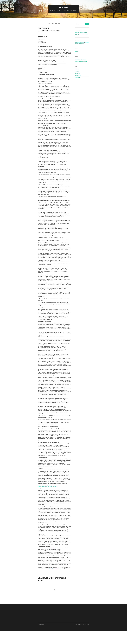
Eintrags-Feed (77, 73)
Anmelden (77, 71)
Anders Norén (83, 624)
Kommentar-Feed (78, 75)
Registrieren (77, 69)
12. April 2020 (40, 33)
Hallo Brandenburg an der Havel (80, 59)
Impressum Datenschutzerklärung (49, 29)
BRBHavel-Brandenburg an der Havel (81, 34)
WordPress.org (77, 77)
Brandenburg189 (48, 33)
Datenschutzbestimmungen (54, 568)
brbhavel (64, 7)
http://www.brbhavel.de (50, 548)
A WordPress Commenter (79, 42)
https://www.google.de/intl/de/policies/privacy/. (47, 486)
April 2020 (77, 51)
